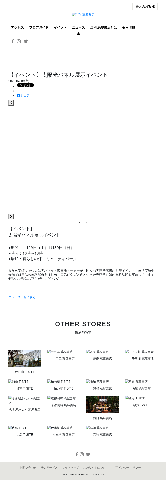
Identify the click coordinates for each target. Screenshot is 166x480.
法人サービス (49, 467)
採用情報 (128, 27)
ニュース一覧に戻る (22, 297)
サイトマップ (70, 467)
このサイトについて (96, 467)
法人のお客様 (145, 6)
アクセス (17, 27)
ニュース (78, 27)
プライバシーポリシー (127, 467)
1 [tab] (80, 222)
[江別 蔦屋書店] (83, 14)
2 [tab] (86, 222)
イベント (60, 27)
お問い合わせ (28, 467)
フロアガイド (39, 27)
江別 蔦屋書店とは (103, 27)
